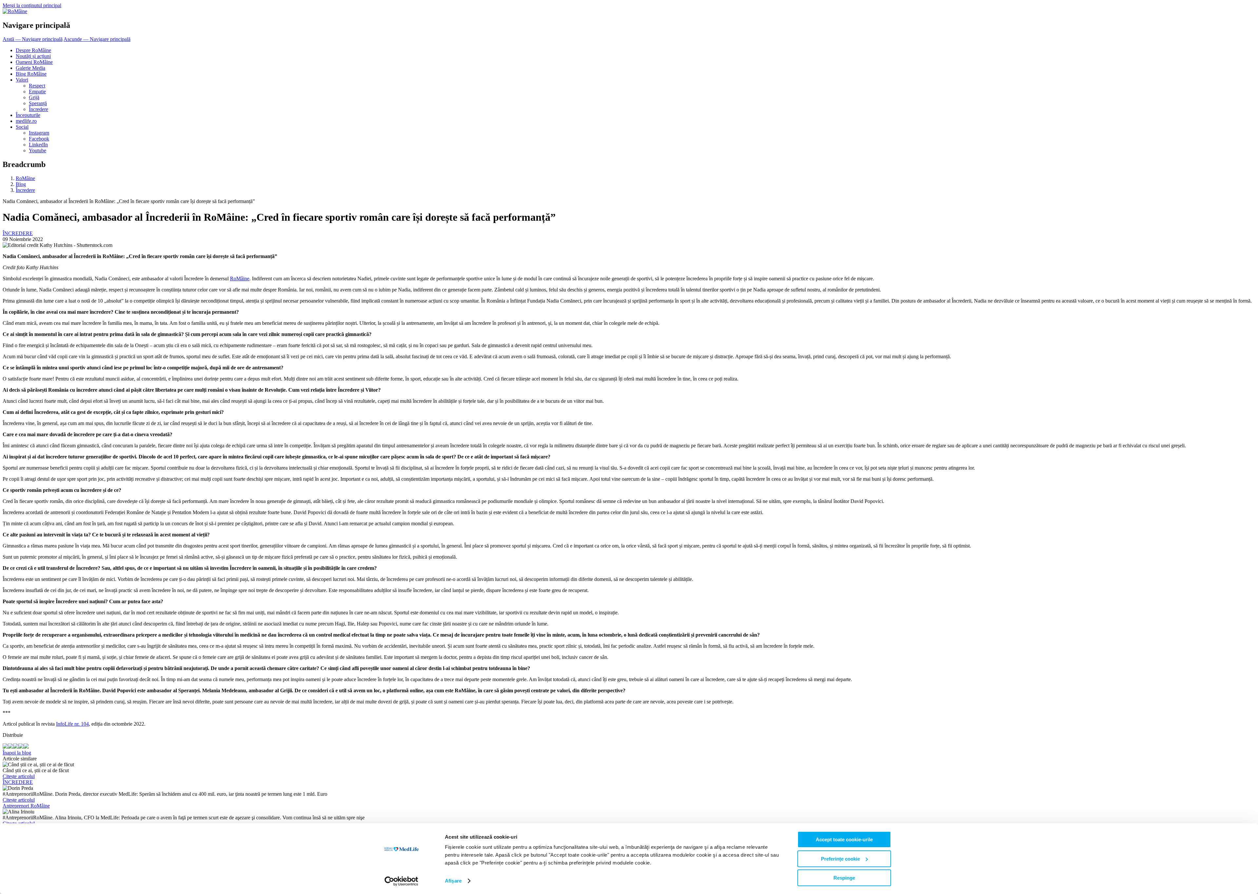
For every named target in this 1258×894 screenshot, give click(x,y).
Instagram (39, 133)
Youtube (37, 150)
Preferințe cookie (840, 859)
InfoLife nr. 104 (72, 724)
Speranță (38, 103)
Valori (22, 80)
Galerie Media (30, 68)
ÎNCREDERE (18, 782)
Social (22, 127)
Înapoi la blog (17, 752)
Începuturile (28, 115)
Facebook (39, 138)
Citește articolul (19, 776)
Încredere (38, 109)
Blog (21, 184)
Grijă (34, 97)
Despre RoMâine (33, 50)
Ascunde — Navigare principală (97, 39)
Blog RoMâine (31, 74)
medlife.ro (26, 121)
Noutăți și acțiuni (33, 56)
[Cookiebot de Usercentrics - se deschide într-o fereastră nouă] (401, 881)
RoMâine (25, 178)
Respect (37, 85)
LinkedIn (38, 144)
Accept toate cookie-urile (844, 839)
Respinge (844, 878)
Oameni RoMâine (34, 62)
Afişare (453, 881)
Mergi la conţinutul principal (32, 5)
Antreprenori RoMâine (26, 806)
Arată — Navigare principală (33, 39)
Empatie (37, 91)
